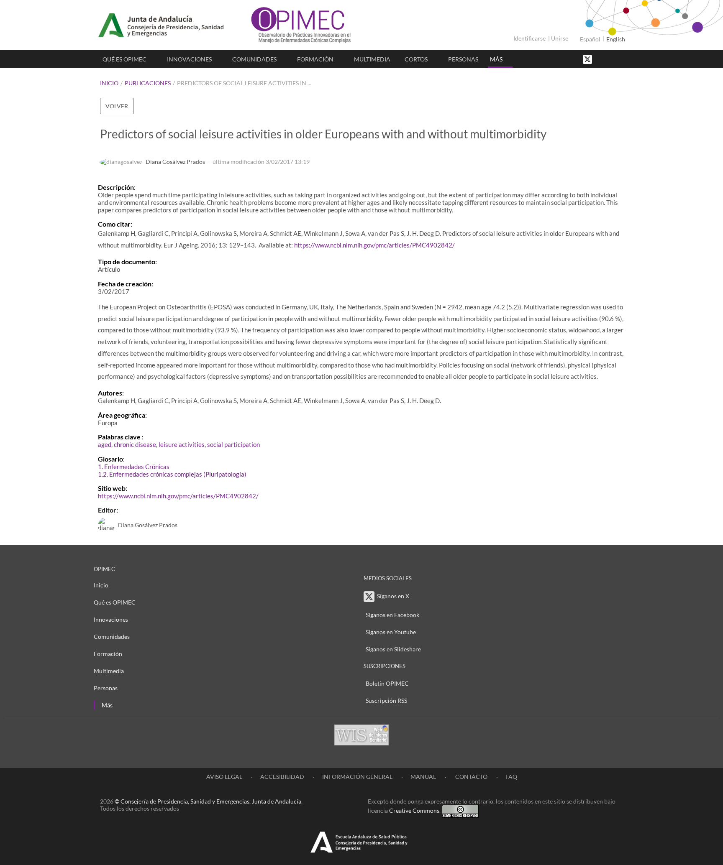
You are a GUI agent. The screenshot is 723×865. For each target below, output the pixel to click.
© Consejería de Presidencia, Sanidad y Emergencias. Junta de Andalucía (208, 801)
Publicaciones (148, 83)
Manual (423, 776)
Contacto (470, 776)
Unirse (559, 38)
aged (104, 444)
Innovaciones (189, 59)
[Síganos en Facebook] (602, 59)
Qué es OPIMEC (124, 59)
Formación (315, 59)
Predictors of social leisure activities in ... (244, 83)
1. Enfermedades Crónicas (133, 466)
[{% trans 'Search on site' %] (619, 59)
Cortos (416, 59)
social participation (233, 444)
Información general (357, 776)
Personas (463, 59)
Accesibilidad (282, 776)
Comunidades (254, 59)
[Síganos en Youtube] (610, 59)
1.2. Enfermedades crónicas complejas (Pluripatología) (172, 474)
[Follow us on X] (588, 59)
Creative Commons (414, 810)
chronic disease (135, 444)
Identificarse (529, 38)
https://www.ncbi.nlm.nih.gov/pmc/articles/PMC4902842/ (374, 245)
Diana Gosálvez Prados (175, 161)
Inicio (109, 83)
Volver (116, 106)
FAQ (511, 776)
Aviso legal (224, 776)
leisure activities (182, 444)
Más (496, 59)
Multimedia (372, 59)
